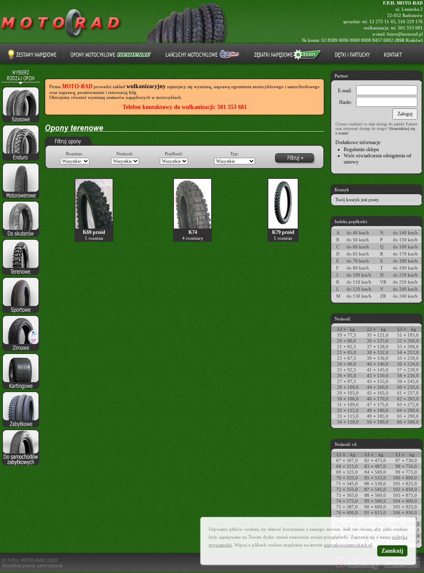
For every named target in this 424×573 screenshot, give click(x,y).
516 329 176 (410, 21)
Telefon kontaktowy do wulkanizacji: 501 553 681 (185, 107)
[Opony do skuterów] (20, 237)
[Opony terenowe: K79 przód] (283, 226)
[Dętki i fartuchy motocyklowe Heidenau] (352, 54)
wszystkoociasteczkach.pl (348, 544)
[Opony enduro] (20, 161)
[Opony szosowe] (20, 122)
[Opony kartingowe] (20, 389)
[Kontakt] (393, 54)
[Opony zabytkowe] (20, 427)
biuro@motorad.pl (405, 33)
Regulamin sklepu (361, 149)
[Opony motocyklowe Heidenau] (110, 54)
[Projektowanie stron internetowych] (356, 570)
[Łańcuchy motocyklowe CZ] (202, 54)
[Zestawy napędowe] (32, 54)
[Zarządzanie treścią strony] (402, 570)
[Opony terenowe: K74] (192, 226)
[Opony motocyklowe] (62, 39)
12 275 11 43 (382, 21)
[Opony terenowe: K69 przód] (94, 226)
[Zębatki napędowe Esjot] (287, 54)
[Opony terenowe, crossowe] (20, 275)
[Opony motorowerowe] (20, 199)
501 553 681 (410, 27)
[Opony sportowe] (20, 313)
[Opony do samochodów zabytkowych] (20, 465)
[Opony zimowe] (20, 351)
